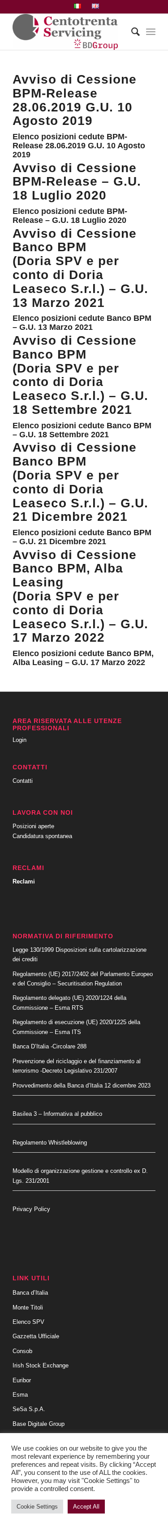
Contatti (23, 780)
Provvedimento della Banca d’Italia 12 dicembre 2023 (82, 1085)
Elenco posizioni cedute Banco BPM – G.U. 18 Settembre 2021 (82, 430)
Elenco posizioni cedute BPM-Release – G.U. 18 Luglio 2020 (70, 216)
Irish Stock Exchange (41, 1365)
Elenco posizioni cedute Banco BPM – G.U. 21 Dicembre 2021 (82, 537)
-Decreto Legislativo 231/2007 (78, 1070)
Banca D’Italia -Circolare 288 (49, 1046)
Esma (20, 1394)
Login (19, 740)
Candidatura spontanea (42, 836)
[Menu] (150, 32)
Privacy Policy (31, 1209)
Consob (22, 1351)
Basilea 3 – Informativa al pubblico (57, 1113)
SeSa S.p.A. (29, 1409)
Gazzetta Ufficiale (36, 1336)
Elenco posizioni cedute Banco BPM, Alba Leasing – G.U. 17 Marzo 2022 (83, 658)
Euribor (22, 1380)
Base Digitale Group (39, 1423)
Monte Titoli (28, 1307)
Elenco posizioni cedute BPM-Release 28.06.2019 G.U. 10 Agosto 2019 (79, 145)
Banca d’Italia (30, 1292)
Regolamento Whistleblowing (50, 1142)
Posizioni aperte (33, 826)
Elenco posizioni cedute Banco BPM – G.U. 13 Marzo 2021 (82, 323)
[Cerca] (131, 32)
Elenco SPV (28, 1321)
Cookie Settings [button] (37, 1506)
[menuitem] (77, 6)
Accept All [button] (86, 1506)
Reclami (24, 881)
